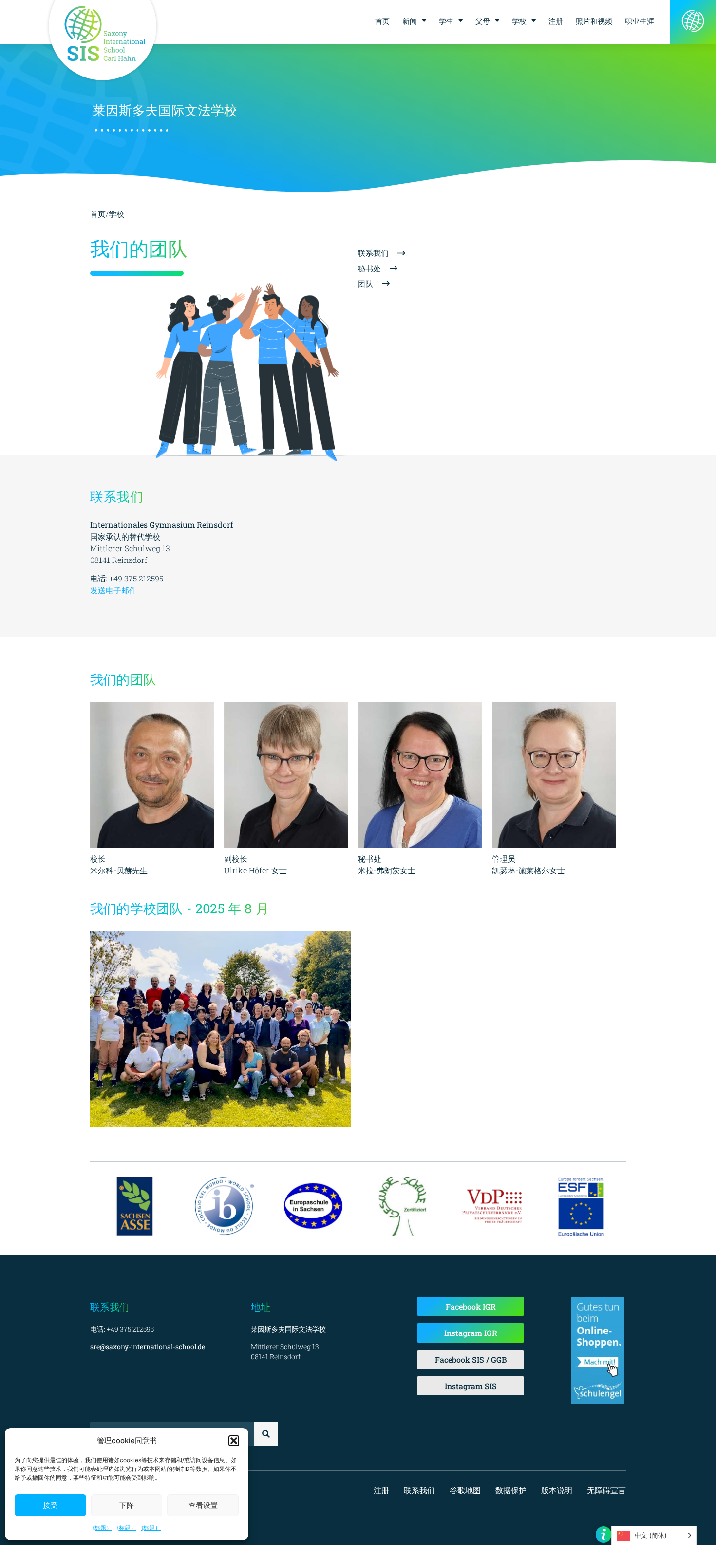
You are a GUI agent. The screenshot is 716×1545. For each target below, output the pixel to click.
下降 (126, 1505)
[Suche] (266, 1434)
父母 (482, 21)
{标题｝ (102, 1527)
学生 (446, 21)
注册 (555, 21)
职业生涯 (639, 21)
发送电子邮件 (113, 590)
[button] (234, 1441)
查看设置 (203, 1505)
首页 (382, 21)
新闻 (409, 21)
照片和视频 (594, 21)
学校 (519, 21)
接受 (50, 1505)
